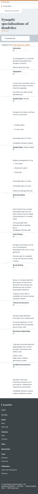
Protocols (4, 461)
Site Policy (20, 486)
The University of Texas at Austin (12, 484)
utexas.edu (5, 2)
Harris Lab (4, 427)
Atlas (3, 423)
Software (4, 458)
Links (3, 444)
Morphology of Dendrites (12, 11)
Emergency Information (8, 486)
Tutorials (4, 439)
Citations (4, 473)
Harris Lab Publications (9, 470)
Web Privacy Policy (12, 488)
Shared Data (5, 449)
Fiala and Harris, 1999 (21, 45)
